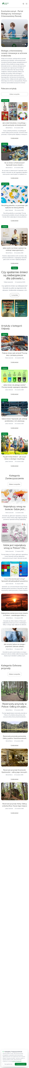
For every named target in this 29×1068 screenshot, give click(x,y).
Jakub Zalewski (7, 41)
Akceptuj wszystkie (20, 1064)
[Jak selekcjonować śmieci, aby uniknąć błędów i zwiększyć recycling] (14, 33)
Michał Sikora (9, 127)
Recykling (5, 100)
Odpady (6, 31)
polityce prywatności (16, 1061)
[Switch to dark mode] (23, 3)
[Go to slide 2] (24, 44)
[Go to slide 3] (25, 44)
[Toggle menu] (26, 3)
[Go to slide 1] (22, 44)
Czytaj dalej (14, 295)
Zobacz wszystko (14, 94)
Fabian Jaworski (9, 358)
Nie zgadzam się (8, 1064)
